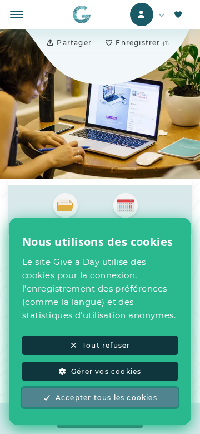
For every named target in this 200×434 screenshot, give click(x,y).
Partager (74, 42)
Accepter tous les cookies (106, 397)
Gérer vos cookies (106, 371)
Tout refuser (106, 345)
